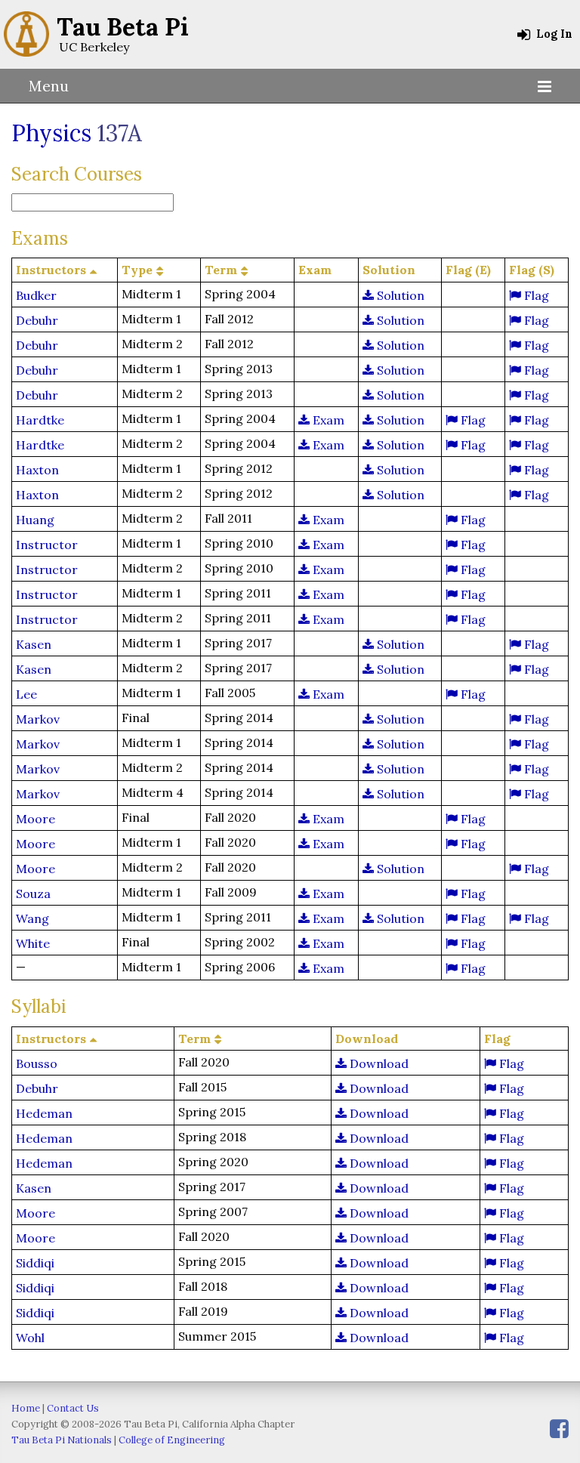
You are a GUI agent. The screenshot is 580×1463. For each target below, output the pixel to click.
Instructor (47, 544)
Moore (35, 818)
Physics (51, 133)
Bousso (36, 1063)
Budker (36, 295)
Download (378, 1063)
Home (25, 1408)
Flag (535, 295)
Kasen (33, 644)
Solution (399, 295)
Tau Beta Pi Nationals (61, 1440)
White (33, 943)
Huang (35, 519)
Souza (33, 893)
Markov (38, 719)
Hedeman (44, 1113)
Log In (552, 34)
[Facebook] (559, 1429)
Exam (327, 419)
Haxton (37, 469)
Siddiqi (35, 1262)
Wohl (30, 1337)
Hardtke (40, 419)
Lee (26, 694)
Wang (32, 918)
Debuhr (37, 320)
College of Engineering (172, 1440)
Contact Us (73, 1408)
